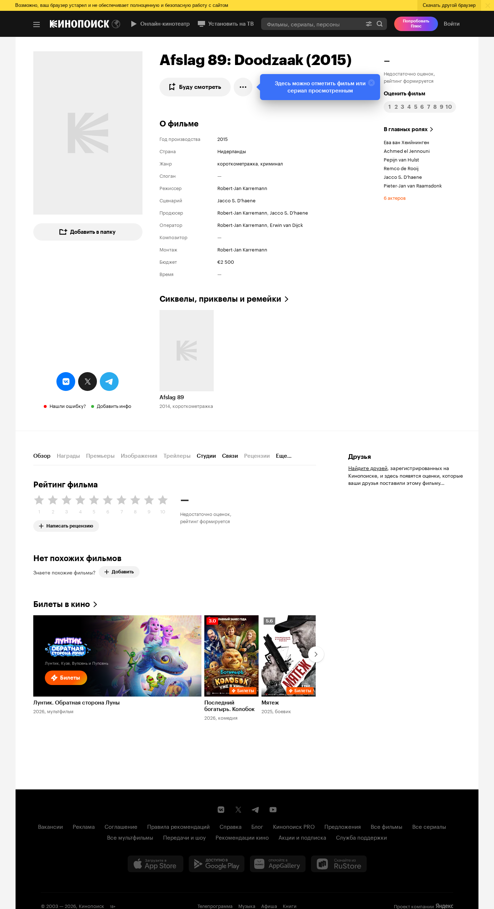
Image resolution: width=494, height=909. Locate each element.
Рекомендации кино (242, 836)
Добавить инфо (114, 405)
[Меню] (36, 24)
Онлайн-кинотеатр (165, 24)
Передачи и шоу (184, 836)
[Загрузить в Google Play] (216, 864)
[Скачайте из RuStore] (339, 864)
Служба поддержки (361, 836)
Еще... (283, 456)
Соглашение (121, 826)
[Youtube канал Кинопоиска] (273, 809)
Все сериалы (429, 826)
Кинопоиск (91, 905)
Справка (231, 826)
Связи (230, 456)
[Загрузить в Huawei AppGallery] (278, 864)
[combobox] (311, 24)
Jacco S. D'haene (236, 199)
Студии (206, 456)
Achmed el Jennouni (407, 150)
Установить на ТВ (231, 24)
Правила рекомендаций (178, 826)
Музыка (246, 905)
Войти (452, 24)
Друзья (359, 457)
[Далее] (316, 654)
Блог (257, 826)
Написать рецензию (69, 524)
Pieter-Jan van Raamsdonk (413, 185)
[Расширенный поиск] (368, 24)
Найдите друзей (367, 467)
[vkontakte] (65, 381)
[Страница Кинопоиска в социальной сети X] (238, 809)
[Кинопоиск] (79, 24)
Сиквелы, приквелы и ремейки (220, 299)
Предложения (342, 826)
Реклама (84, 826)
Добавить (123, 571)
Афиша (269, 905)
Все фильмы (387, 826)
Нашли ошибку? (68, 405)
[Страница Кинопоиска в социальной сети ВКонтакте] (221, 809)
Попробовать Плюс (416, 24)
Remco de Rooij (401, 167)
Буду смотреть (200, 86)
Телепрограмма (215, 905)
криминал (271, 163)
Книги (290, 905)
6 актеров (395, 197)
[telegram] (109, 381)
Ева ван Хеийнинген (406, 141)
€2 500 (225, 261)
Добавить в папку (93, 232)
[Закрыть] (371, 82)
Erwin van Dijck (286, 224)
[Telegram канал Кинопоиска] (255, 809)
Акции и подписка (302, 836)
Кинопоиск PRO (294, 826)
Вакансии (50, 826)
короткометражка (237, 163)
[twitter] (87, 381)
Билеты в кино (61, 604)
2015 (222, 138)
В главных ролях (406, 129)
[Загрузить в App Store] (155, 864)
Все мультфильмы (130, 836)
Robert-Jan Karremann (242, 187)
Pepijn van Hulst (401, 159)
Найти (379, 24)
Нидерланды (231, 150)
